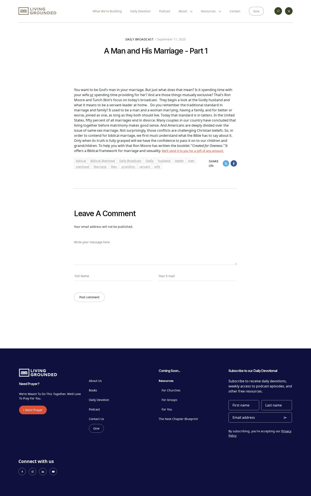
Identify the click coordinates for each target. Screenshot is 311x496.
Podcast (164, 11)
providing (128, 166)
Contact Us (96, 419)
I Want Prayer (33, 410)
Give (256, 11)
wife (157, 166)
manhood (82, 166)
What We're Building (107, 11)
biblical (81, 161)
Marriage (100, 166)
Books (93, 390)
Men (114, 166)
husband (164, 161)
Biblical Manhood (102, 161)
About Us (95, 381)
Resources (208, 11)
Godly (150, 161)
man (191, 161)
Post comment (89, 297)
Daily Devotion (140, 11)
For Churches (171, 390)
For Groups (169, 400)
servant (144, 166)
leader (179, 161)
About (183, 11)
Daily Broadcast (139, 39)
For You (167, 409)
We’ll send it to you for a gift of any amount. (193, 151)
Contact (235, 11)
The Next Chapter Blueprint (178, 419)
